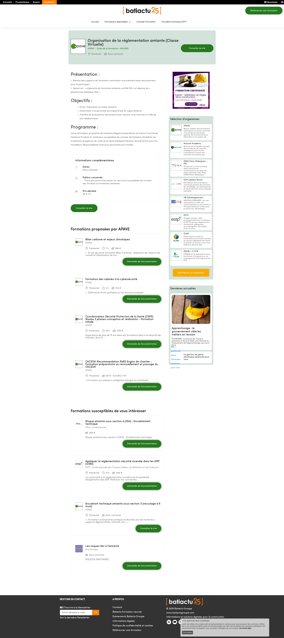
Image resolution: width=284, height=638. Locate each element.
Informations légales (124, 621)
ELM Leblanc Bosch (193, 180)
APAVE (187, 126)
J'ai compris (187, 633)
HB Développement (193, 198)
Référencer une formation (263, 11)
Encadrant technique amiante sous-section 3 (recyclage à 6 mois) (122, 505)
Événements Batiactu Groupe (128, 616)
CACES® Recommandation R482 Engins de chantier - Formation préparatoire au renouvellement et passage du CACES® (121, 364)
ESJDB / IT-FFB (191, 251)
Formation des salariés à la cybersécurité (111, 279)
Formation (49, 2)
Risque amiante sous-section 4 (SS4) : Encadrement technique (117, 422)
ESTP (186, 215)
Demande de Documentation (142, 262)
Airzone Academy (192, 144)
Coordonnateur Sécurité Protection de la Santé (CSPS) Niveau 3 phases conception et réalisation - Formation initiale (119, 319)
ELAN (186, 234)
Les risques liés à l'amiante (102, 546)
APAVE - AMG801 (108, 49)
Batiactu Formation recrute (127, 612)
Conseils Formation (146, 22)
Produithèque (22, 2)
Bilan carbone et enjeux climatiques (107, 239)
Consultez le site (148, 528)
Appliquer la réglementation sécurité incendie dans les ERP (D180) (122, 463)
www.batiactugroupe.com (180, 613)
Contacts (117, 607)
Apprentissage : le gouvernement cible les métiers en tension (186, 331)
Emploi (36, 2)
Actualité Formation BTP (174, 22)
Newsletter (272, 2)
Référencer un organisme (191, 273)
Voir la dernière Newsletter (75, 618)
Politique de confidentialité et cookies (133, 626)
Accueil (95, 22)
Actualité (7, 2)
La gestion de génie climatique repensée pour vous (196, 357)
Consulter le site (197, 48)
